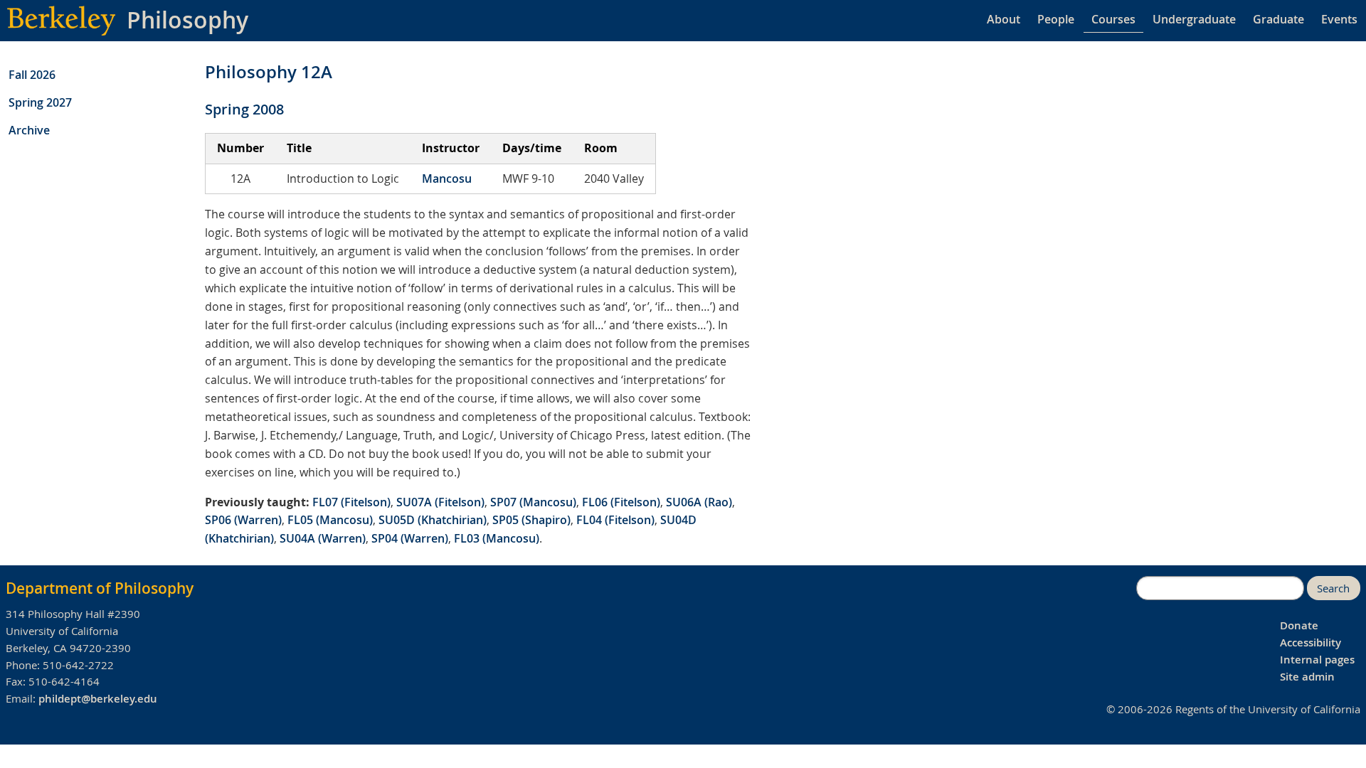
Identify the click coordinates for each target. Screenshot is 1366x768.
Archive (29, 130)
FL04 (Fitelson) (615, 520)
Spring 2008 (244, 109)
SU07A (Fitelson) (440, 502)
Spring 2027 (40, 102)
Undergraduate (1194, 19)
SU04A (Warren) (323, 538)
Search (1333, 588)
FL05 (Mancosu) (330, 520)
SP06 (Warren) (243, 520)
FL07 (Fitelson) (351, 502)
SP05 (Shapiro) (531, 520)
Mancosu (447, 178)
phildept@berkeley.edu (97, 698)
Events (1339, 19)
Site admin (1307, 676)
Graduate (1278, 19)
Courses (1113, 19)
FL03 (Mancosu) (496, 538)
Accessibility (1310, 642)
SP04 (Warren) (409, 538)
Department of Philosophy (100, 588)
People (1055, 19)
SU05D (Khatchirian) (432, 520)
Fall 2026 (32, 74)
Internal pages (1317, 659)
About (1003, 19)
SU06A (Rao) (699, 502)
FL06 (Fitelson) (621, 502)
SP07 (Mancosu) (533, 502)
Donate (1299, 625)
